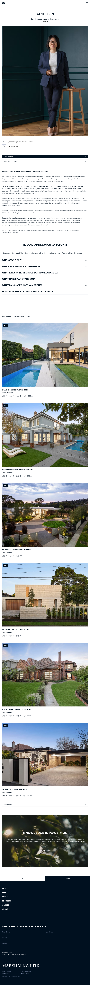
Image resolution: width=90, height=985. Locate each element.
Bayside (45, 21)
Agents (5, 905)
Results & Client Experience (72, 253)
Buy (4, 889)
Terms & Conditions (7, 971)
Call (22, 879)
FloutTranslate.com (15, 976)
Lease (4, 897)
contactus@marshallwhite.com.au (14, 954)
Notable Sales (19, 317)
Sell (4, 893)
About (5, 909)
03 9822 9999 (7, 952)
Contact (67, 879)
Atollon (27, 973)
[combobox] (4, 901)
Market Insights (54, 253)
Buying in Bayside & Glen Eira (35, 253)
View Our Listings (45, 850)
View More (8, 804)
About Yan (6, 253)
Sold (28, 317)
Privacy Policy (5, 973)
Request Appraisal (10, 161)
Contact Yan (8, 156)
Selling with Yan (17, 253)
